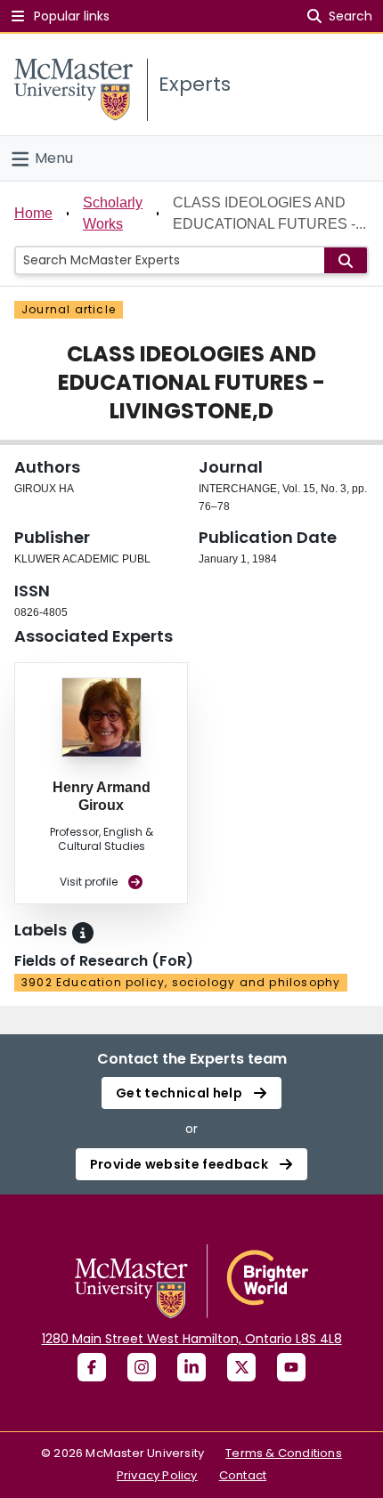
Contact (242, 1475)
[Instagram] (141, 1367)
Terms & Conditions (283, 1453)
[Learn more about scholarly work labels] (83, 932)
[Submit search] (345, 260)
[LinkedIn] (191, 1367)
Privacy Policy (157, 1475)
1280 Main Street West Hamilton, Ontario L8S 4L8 (192, 1339)
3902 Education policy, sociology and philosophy (180, 982)
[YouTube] (291, 1367)
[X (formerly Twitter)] (241, 1367)
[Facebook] (91, 1367)
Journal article (68, 309)
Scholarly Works (113, 213)
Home (33, 213)
